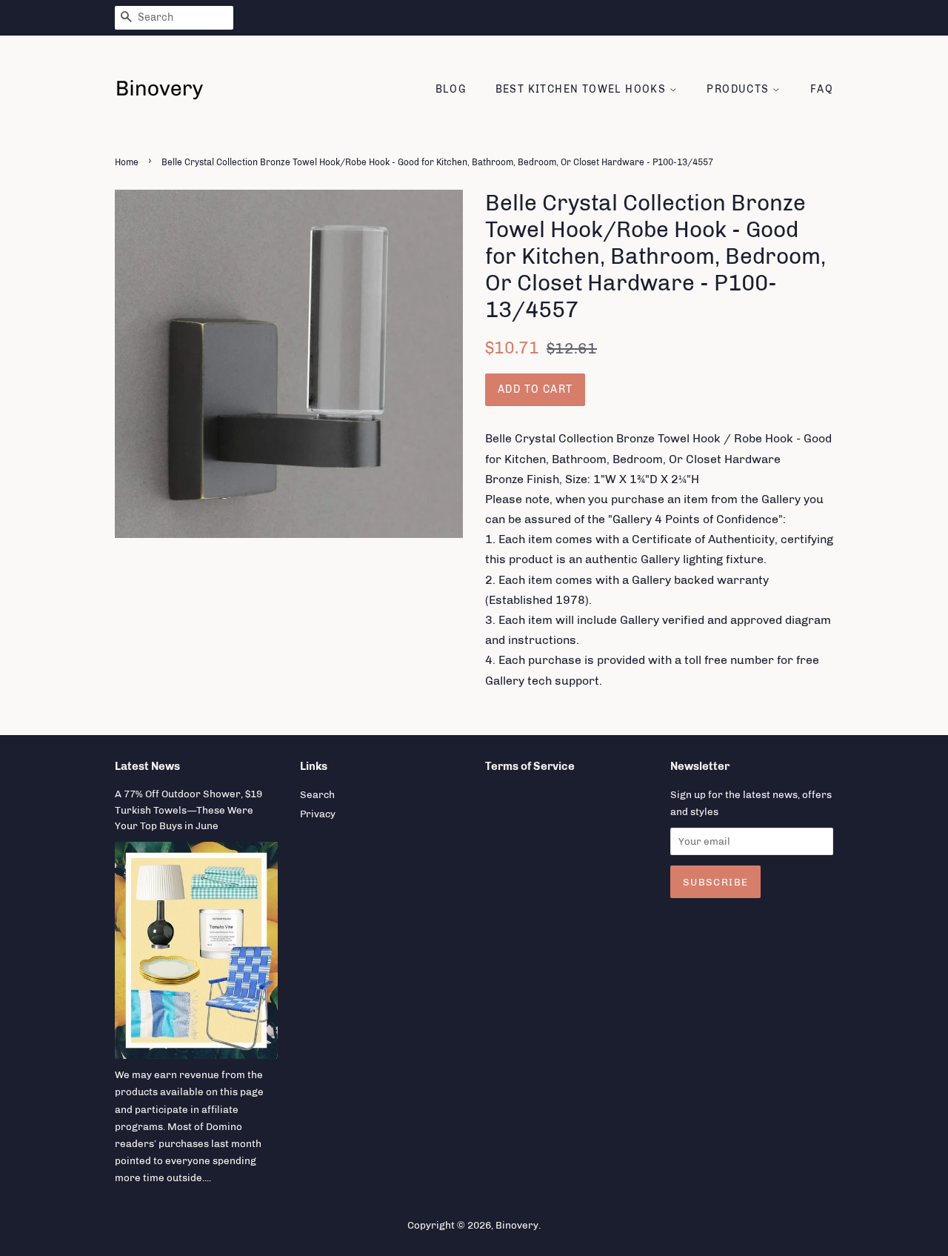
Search (317, 794)
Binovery (516, 1225)
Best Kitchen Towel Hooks (582, 89)
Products (739, 89)
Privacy (318, 814)
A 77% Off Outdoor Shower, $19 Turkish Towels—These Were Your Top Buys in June (188, 810)
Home (126, 162)
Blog (451, 89)
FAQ (821, 89)
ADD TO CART (535, 389)
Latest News (147, 766)
